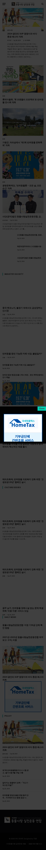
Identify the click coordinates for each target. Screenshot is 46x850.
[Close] (42, 408)
